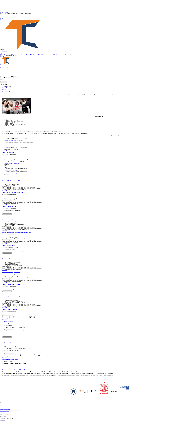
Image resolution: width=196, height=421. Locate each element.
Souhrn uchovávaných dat (4, 411)
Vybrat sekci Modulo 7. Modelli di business (11, 242)
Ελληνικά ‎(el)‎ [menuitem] (64, 54)
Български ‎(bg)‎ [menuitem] (69, 54)
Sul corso (4, 89)
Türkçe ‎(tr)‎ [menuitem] (60, 54)
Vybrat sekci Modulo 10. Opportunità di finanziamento (12, 281)
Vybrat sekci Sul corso (7, 86)
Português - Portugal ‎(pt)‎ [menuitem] (50, 54)
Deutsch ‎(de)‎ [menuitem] (6, 54)
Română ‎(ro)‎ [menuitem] (56, 54)
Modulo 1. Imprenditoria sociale (9, 152)
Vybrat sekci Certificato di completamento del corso (12, 356)
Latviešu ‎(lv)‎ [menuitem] (36, 54)
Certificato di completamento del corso (10, 359)
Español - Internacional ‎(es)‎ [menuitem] (17, 54)
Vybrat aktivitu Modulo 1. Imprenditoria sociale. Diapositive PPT (16, 171)
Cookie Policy (4, 16)
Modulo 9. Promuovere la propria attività (11, 272)
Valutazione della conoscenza (8, 321)
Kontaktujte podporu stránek (5, 409)
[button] (2, 53)
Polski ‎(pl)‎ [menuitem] (44, 54)
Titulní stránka (2, 64)
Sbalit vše (6, 67)
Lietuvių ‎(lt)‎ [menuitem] (40, 54)
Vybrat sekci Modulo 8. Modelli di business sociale (12, 255)
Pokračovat (2, 18)
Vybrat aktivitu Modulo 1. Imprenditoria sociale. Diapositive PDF (16, 168)
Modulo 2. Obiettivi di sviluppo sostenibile (11, 180)
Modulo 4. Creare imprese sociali (9, 206)
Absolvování (7, 164)
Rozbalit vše (2, 67)
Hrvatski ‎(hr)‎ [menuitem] (28, 54)
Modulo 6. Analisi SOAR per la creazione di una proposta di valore (16, 232)
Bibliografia (4, 334)
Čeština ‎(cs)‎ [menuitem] (2, 54)
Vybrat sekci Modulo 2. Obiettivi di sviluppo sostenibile (13, 177)
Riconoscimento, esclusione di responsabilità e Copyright (14, 369)
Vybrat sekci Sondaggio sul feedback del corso (11, 339)
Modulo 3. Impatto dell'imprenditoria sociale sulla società (14, 192)
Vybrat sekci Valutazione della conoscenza (10, 318)
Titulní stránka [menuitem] (4, 51)
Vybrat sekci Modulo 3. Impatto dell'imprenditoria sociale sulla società (15, 189)
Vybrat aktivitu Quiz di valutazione (11, 323)
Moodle (4, 416)
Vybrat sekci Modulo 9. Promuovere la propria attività (12, 269)
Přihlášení (2, 56)
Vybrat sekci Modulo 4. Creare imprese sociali (11, 203)
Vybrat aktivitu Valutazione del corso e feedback (13, 344)
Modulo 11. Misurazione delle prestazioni (11, 296)
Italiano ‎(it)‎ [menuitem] (32, 54)
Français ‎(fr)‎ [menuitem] (24, 54)
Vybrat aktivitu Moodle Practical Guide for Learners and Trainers (16, 138)
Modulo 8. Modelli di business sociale (10, 258)
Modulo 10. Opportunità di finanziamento (11, 284)
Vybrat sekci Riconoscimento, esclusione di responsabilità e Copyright (15, 366)
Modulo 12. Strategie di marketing (9, 309)
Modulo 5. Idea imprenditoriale (9, 219)
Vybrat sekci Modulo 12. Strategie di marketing (11, 306)
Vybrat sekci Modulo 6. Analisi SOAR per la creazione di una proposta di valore (17, 229)
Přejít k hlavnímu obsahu (4, 12)
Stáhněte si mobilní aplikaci (4, 413)
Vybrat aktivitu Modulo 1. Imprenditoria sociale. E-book (15, 161)
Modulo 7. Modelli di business (8, 245)
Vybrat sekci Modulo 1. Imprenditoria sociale (11, 149)
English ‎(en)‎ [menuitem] (11, 54)
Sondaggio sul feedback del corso (9, 342)
